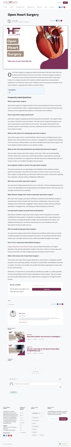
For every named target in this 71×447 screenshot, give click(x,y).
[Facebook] (4, 435)
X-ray (21, 430)
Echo (21, 425)
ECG (21, 427)
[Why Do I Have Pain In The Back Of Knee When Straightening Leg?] (16, 350)
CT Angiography (23, 432)
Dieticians (34, 435)
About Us (12, 7)
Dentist (34, 423)
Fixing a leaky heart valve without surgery (20, 246)
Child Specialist (35, 420)
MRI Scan (21, 415)
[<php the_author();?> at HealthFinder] (9, 21)
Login (59, 379)
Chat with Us (64, 443)
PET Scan (22, 420)
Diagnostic (34, 432)
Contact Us (52, 7)
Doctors (40, 7)
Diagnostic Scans (21, 7)
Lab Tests (21, 413)
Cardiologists (35, 417)
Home (5, 7)
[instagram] (11, 435)
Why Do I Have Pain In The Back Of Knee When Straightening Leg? (43, 350)
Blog (46, 7)
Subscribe (46, 289)
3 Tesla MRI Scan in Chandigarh (36, 413)
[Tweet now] (6, 435)
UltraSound (22, 422)
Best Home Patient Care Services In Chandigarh (43, 336)
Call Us (65, 2)
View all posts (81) (23, 322)
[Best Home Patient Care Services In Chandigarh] (16, 337)
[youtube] (9, 435)
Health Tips (21, 21)
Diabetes (34, 429)
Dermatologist (35, 426)
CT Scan (21, 417)
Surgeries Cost (31, 7)
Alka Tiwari (22, 313)
